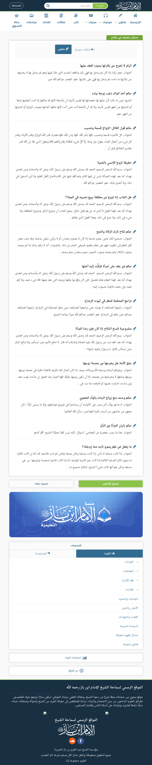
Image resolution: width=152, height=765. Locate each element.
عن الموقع (74, 671)
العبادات (129, 562)
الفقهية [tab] (108, 553)
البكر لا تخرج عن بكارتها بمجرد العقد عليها (106, 66)
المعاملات (128, 571)
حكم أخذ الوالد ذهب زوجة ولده (112, 93)
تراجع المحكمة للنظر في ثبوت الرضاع (108, 301)
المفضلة (16, 5)
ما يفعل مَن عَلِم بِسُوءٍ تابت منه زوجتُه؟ (107, 447)
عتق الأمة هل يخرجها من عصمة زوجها (107, 363)
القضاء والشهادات (128, 617)
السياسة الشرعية (129, 626)
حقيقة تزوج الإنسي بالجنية (114, 163)
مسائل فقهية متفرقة (127, 635)
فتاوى (61, 49)
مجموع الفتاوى (111, 484)
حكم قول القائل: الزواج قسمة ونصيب (108, 128)
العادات (129, 590)
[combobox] (72, 6)
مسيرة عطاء (41, 484)
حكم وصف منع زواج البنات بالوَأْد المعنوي (106, 398)
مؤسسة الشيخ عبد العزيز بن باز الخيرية (76, 749)
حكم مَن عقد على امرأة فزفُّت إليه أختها (107, 266)
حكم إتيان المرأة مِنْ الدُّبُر (116, 426)
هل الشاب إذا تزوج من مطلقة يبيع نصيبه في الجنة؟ (98, 197)
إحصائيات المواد (74, 658)
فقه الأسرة (127, 581)
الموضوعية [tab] (41, 553)
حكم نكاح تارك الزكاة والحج (114, 232)
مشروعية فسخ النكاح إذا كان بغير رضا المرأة (103, 329)
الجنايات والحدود (128, 599)
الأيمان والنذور (130, 608)
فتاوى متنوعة (130, 644)
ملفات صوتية (83, 49)
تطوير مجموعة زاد (76, 760)
